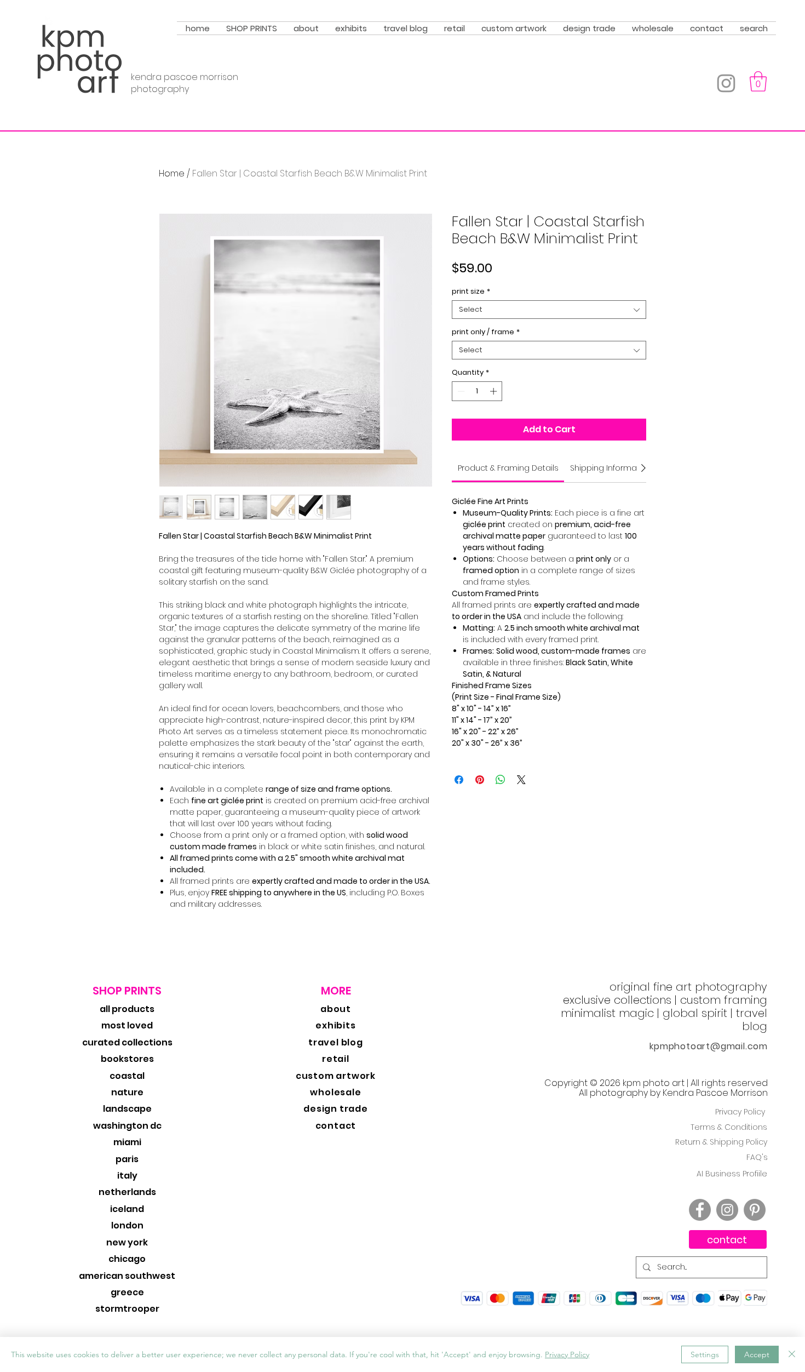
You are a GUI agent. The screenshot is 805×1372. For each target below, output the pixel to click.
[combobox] (549, 309)
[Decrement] (460, 391)
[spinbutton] (477, 391)
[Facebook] (700, 1210)
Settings (705, 1354)
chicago (127, 1259)
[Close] (791, 1354)
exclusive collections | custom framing (665, 1000)
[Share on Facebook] (458, 779)
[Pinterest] (755, 1210)
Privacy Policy (740, 1111)
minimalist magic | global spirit (644, 1013)
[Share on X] (521, 779)
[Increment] (494, 391)
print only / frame (486, 332)
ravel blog (753, 1019)
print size (471, 291)
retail (335, 1059)
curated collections (127, 1042)
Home (172, 173)
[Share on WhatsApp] (500, 779)
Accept (756, 1354)
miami (127, 1142)
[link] (508, 467)
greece (127, 1292)
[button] (251, 28)
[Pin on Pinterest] (479, 779)
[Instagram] (726, 83)
